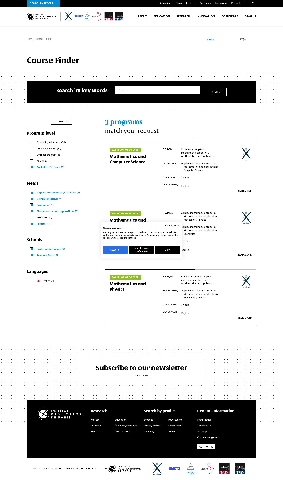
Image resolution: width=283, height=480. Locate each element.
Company (149, 431)
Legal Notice (204, 419)
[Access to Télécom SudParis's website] (240, 468)
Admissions (166, 3)
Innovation (206, 16)
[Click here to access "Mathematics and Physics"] (247, 281)
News (179, 3)
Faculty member (152, 425)
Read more (244, 191)
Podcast (191, 3)
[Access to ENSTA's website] (174, 468)
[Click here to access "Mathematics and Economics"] (247, 217)
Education (162, 16)
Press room (221, 3)
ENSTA (94, 431)
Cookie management (208, 437)
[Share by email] (243, 39)
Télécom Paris (122, 431)
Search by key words (82, 90)
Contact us (206, 446)
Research (183, 16)
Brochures (205, 3)
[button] (43, 3)
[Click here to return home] (41, 16)
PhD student (175, 419)
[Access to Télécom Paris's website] (224, 468)
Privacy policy (172, 225)
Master (95, 419)
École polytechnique (126, 425)
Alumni (171, 431)
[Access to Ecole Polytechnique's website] (157, 468)
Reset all (64, 121)
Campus (250, 16)
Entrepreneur (175, 425)
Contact (235, 3)
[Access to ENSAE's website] (207, 468)
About (142, 16)
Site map (202, 431)
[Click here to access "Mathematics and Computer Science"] (247, 154)
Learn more (141, 375)
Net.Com (95, 468)
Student (148, 419)
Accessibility (204, 425)
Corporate (229, 16)
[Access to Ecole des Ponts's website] (190, 468)
